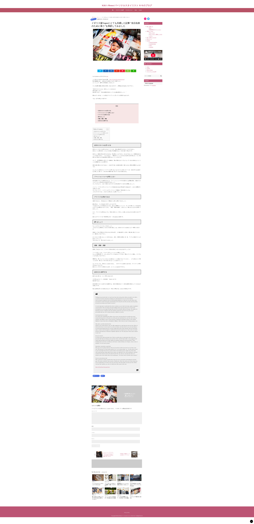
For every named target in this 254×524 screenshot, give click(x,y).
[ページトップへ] (251, 521)
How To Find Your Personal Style (117, 79)
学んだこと (94, 19)
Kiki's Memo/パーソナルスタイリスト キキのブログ (127, 5)
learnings (151, 47)
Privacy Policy (150, 70)
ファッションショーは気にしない (106, 112)
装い (113, 10)
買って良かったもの (151, 37)
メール (93, 432)
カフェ (150, 36)
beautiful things (152, 44)
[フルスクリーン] (160, 59)
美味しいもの (150, 31)
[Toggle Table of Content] (106, 129)
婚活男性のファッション (155, 29)
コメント (94, 411)
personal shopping (153, 42)
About (136, 10)
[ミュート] (158, 59)
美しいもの (152, 32)
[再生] (145, 59)
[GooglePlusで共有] (116, 71)
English (148, 40)
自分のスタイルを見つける (104, 110)
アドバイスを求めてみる (104, 114)
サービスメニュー (129, 10)
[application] (153, 55)
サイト (93, 438)
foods (150, 45)
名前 (92, 426)
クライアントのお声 (120, 10)
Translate (154, 85)
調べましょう (101, 116)
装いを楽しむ (150, 26)
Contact (140, 10)
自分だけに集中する (103, 120)
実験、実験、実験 (102, 118)
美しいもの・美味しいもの (155, 34)
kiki (107, 76)
